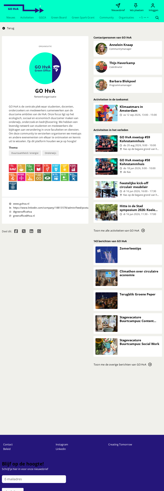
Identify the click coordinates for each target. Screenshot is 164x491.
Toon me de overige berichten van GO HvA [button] (120, 364)
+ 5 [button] (141, 17)
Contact (8, 444)
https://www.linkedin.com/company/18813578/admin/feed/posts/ (51, 207)
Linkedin (61, 449)
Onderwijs (50, 153)
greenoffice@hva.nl (24, 215)
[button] (11, 17)
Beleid (7, 449)
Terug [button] (10, 28)
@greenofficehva (22, 211)
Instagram (62, 444)
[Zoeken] (157, 17)
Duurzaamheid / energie (24, 153)
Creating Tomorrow (120, 444)
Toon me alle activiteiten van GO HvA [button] (116, 230)
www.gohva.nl (21, 203)
